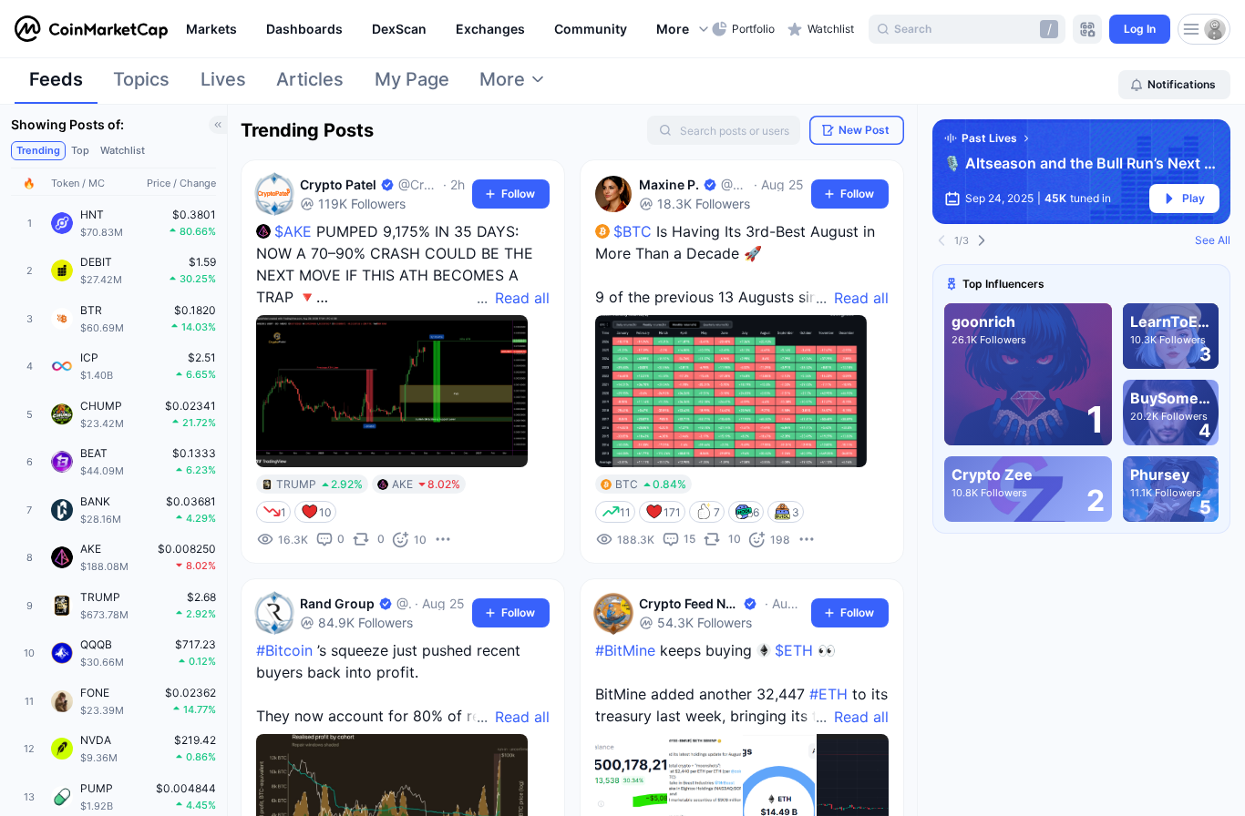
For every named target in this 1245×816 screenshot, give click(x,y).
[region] (444, 29)
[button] (683, 29)
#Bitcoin (284, 650)
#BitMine (625, 650)
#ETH (828, 694)
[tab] (56, 85)
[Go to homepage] (91, 29)
